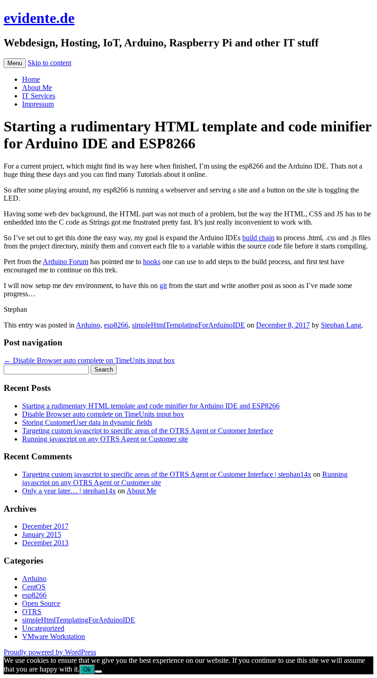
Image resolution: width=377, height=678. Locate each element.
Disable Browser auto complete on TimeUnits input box (89, 360)
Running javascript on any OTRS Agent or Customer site (105, 439)
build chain (258, 238)
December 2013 (45, 543)
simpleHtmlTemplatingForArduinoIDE (188, 325)
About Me (37, 87)
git (163, 285)
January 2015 (41, 534)
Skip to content (49, 63)
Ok (87, 669)
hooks (151, 262)
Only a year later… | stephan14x (69, 491)
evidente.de (39, 18)
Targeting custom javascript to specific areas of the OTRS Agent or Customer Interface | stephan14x (166, 474)
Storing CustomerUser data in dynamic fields (87, 422)
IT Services (38, 96)
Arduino (88, 325)
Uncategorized (43, 628)
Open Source (41, 603)
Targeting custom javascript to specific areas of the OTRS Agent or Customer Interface (147, 431)
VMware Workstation (53, 636)
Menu (14, 63)
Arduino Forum (65, 262)
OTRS (31, 612)
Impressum (38, 104)
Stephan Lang (341, 325)
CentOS (34, 587)
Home (31, 79)
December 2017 (45, 526)
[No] (98, 671)
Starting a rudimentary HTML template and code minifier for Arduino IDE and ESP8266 (151, 406)
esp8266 (116, 325)
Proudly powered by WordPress (50, 652)
